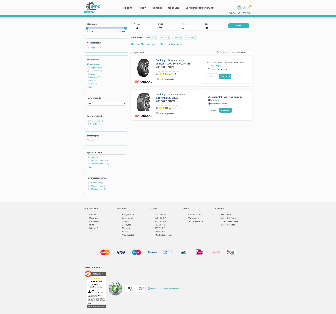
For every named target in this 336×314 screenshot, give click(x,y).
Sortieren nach (223, 52)
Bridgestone (128, 214)
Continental (127, 218)
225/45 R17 (160, 218)
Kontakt (157, 7)
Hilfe (142, 7)
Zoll (206, 24)
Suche (238, 25)
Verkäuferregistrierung (200, 7)
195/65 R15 (160, 224)
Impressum (94, 221)
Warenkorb (225, 76)
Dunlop (125, 221)
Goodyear (126, 224)
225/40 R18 (160, 221)
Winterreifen (194, 218)
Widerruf (93, 228)
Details (212, 76)
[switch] (141, 288)
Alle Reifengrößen (163, 234)
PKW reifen (225, 214)
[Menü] (144, 286)
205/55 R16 (160, 214)
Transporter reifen (229, 221)
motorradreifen (227, 224)
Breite (160, 24)
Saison (137, 24)
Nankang (95, 64)
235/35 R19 (160, 228)
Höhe (183, 24)
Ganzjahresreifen (196, 221)
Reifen (127, 7)
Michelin (126, 228)
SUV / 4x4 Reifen (228, 218)
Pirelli (125, 231)
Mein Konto (244, 7)
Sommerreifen (195, 214)
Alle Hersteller (129, 234)
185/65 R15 (160, 231)
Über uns (173, 7)
